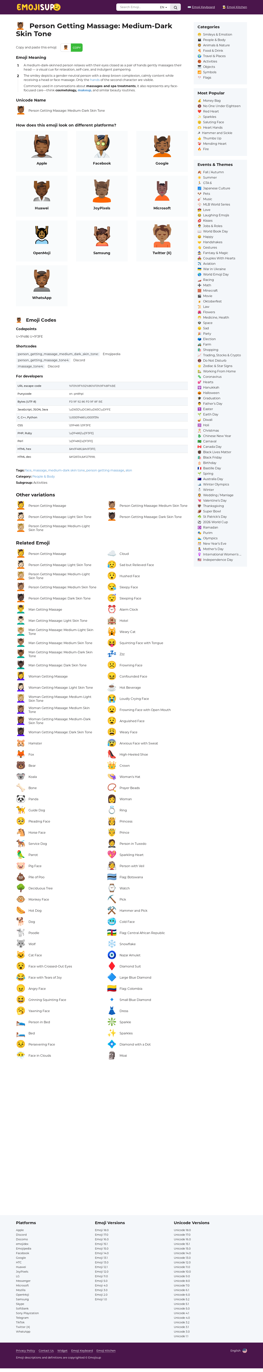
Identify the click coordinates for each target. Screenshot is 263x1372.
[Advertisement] (102, 1109)
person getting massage (105, 470)
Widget (62, 1350)
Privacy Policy (25, 1350)
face (28, 470)
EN (162, 7)
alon (129, 470)
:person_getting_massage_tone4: (43, 360)
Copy (77, 47)
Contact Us (46, 1350)
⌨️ (201, 7)
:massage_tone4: (31, 366)
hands (95, 80)
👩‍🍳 (234, 7)
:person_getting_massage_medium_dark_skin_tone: (58, 354)
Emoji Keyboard (82, 1350)
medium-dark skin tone (66, 470)
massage (40, 470)
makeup (84, 90)
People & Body (43, 476)
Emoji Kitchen (106, 1350)
